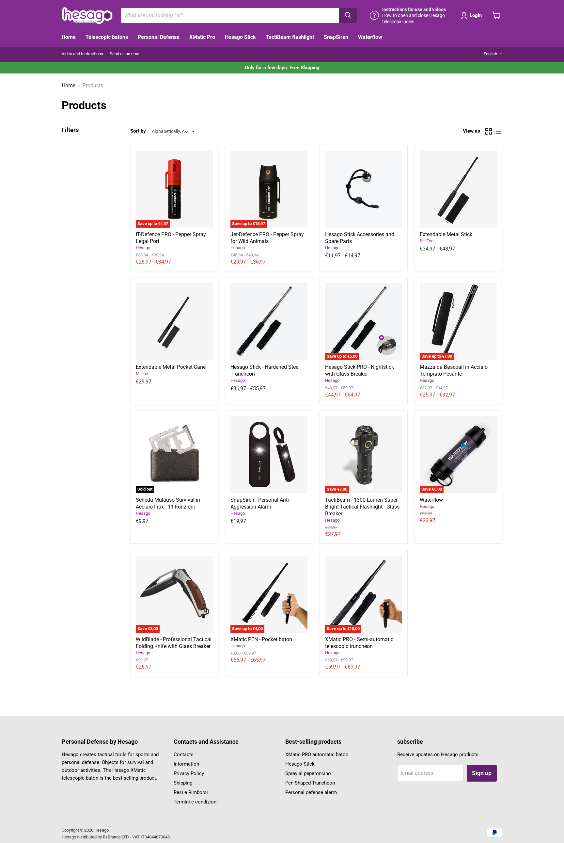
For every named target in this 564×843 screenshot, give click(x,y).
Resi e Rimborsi (191, 792)
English (490, 53)
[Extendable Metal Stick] (458, 189)
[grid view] (488, 131)
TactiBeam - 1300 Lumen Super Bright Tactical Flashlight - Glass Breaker (362, 507)
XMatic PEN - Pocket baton (261, 639)
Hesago (143, 247)
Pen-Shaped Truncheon (310, 783)
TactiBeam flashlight (290, 37)
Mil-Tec (426, 240)
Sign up (482, 773)
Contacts (184, 754)
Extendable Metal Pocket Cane (171, 367)
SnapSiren (336, 37)
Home (69, 37)
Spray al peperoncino (308, 773)
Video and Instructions (82, 54)
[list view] (497, 131)
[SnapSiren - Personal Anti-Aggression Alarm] (268, 454)
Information (186, 764)
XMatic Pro (202, 37)
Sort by (138, 131)
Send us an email (125, 54)
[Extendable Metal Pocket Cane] (174, 321)
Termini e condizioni (196, 802)
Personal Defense (159, 37)
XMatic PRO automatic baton (316, 754)
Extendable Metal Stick (446, 234)
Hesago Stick (240, 37)
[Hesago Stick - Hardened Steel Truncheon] (268, 321)
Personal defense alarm (311, 792)
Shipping (183, 783)
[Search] (348, 15)
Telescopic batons (107, 37)
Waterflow (370, 37)
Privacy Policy (189, 773)
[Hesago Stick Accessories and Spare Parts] (363, 189)
